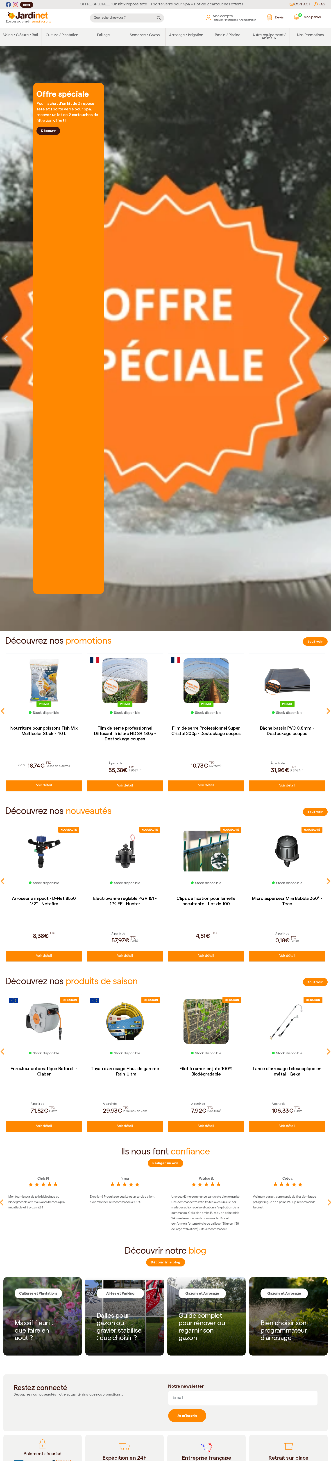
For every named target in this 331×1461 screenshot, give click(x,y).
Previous (5, 338)
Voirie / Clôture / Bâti (20, 35)
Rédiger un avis (165, 1163)
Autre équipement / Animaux (269, 37)
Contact (302, 5)
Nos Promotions (310, 35)
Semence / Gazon (145, 35)
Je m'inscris (187, 1415)
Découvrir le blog (165, 1262)
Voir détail (44, 786)
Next (325, 338)
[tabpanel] (165, 338)
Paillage (103, 35)
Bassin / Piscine (227, 35)
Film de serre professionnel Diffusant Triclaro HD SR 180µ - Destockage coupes (44, 733)
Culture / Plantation (62, 35)
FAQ (321, 5)
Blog (26, 4)
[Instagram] (15, 4)
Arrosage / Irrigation (186, 35)
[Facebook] (8, 4)
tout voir (315, 641)
